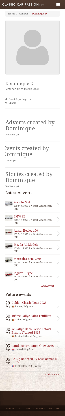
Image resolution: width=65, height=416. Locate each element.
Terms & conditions (47, 408)
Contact (11, 408)
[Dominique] (32, 47)
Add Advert (47, 286)
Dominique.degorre (20, 99)
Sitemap (25, 408)
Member (23, 13)
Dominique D (39, 13)
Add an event (52, 374)
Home (11, 13)
